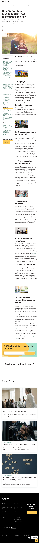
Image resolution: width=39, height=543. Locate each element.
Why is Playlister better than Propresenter (7, 131)
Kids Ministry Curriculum (6, 97)
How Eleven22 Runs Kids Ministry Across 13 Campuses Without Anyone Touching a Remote (8, 86)
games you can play (26, 94)
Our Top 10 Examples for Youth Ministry (7, 114)
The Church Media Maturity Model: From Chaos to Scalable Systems (7, 74)
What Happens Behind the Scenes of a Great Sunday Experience (7, 69)
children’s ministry (29, 102)
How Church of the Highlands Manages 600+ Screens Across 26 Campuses (8, 63)
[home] (6, 1)
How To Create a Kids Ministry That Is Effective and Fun (28, 5)
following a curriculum (20, 328)
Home (4, 5)
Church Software (7, 94)
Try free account (30, 512)
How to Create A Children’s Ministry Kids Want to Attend (7, 127)
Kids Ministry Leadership (14, 5)
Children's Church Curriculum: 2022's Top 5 (7, 118)
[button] (36, 2)
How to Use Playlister (6, 103)
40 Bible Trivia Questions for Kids (7, 110)
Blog (7, 5)
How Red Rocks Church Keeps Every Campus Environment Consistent (7, 80)
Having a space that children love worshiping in (25, 137)
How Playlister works (6, 135)
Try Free (6, 142)
